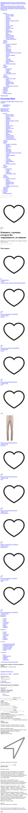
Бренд (4, 624)
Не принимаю (9, 690)
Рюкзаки (8, 70)
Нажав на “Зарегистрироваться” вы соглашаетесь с (12, 714)
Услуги (5, 650)
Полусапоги (9, 51)
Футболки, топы (10, 28)
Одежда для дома (10, 38)
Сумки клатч (9, 68)
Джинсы (8, 19)
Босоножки (8, 46)
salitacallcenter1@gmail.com (7, 671)
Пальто (7, 23)
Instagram (17, 101)
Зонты (7, 84)
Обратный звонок (5, 676)
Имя (14, 706)
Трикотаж (8, 26)
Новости (5, 626)
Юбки (7, 29)
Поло (7, 33)
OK (1, 811)
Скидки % (5, 90)
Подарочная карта (7, 93)
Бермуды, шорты (10, 14)
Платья (7, 24)
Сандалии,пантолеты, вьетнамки (13, 52)
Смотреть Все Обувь (10, 63)
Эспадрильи (9, 60)
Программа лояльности (8, 645)
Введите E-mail (16, 697)
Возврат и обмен (7, 648)
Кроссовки (8, 49)
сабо (7, 57)
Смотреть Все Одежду (11, 39)
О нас (4, 654)
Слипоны (8, 58)
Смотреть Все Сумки (11, 73)
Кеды (7, 47)
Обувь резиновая (10, 61)
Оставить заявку (4, 722)
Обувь (4, 42)
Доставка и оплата (7, 647)
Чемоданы (8, 72)
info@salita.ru (12, 101)
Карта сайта (6, 659)
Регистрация (5, 98)
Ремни (7, 79)
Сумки (4, 67)
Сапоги (7, 54)
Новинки (5, 89)
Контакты (5, 657)
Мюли (7, 62)
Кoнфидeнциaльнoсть (6, 682)
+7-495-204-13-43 (4, 101)
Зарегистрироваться (5, 713)
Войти (12, 98)
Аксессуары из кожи (10, 78)
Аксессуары (6, 77)
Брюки (7, 17)
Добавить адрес (4, 766)
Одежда (5, 13)
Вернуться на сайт (5, 732)
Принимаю (3, 690)
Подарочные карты (7, 646)
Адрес (14, 764)
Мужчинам (5, 106)
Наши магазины (4, 95)
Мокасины (8, 50)
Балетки (8, 45)
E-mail (14, 709)
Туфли (7, 56)
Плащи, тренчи (9, 25)
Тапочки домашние (10, 55)
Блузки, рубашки (10, 15)
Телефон (15, 707)
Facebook (3, 102)
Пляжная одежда (10, 36)
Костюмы (8, 34)
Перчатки (8, 81)
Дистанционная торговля (9, 644)
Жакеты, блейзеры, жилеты (12, 20)
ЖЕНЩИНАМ (6, 105)
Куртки (7, 21)
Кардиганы (8, 30)
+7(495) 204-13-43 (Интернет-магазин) (9, 662)
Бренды (5, 92)
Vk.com (21, 101)
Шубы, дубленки (10, 35)
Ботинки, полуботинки (11, 44)
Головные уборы (10, 82)
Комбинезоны (9, 31)
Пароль (15, 699)
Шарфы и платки (10, 83)
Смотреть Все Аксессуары (12, 86)
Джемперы (8, 18)
